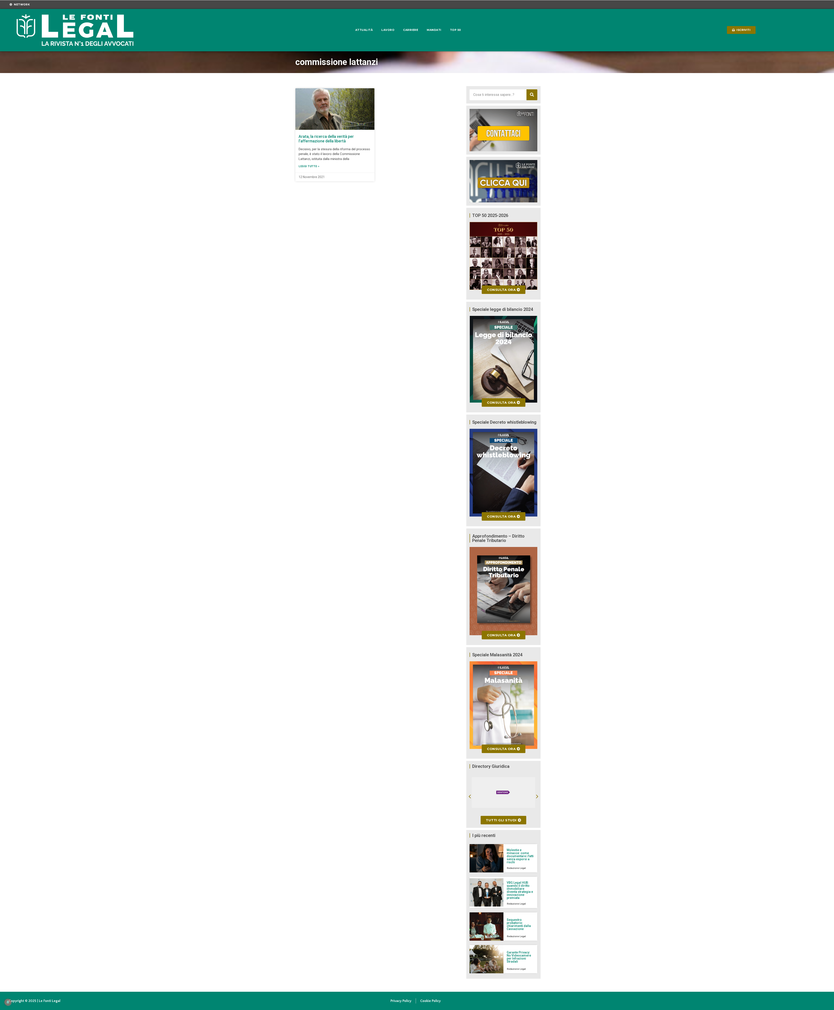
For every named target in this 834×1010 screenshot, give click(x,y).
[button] (469, 796)
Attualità (364, 30)
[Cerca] (531, 94)
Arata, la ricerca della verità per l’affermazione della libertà (326, 138)
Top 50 (455, 30)
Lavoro (387, 30)
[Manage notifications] (7, 1002)
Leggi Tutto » (309, 166)
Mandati (434, 30)
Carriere (410, 30)
